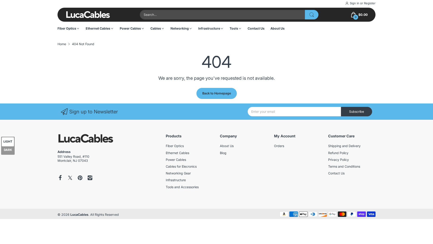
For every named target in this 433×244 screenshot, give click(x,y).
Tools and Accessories (182, 187)
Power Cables (176, 160)
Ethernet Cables (177, 153)
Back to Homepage (216, 93)
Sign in (355, 3)
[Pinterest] (80, 178)
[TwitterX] (70, 178)
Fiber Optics (175, 146)
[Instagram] (90, 178)
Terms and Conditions (344, 166)
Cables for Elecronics (181, 166)
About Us (227, 146)
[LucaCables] (88, 14)
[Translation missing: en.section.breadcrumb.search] (311, 14)
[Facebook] (60, 178)
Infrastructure (176, 180)
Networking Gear (178, 173)
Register (369, 3)
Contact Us (336, 173)
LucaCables (79, 214)
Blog (223, 153)
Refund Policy (338, 153)
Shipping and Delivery (344, 146)
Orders (279, 146)
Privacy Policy (338, 160)
